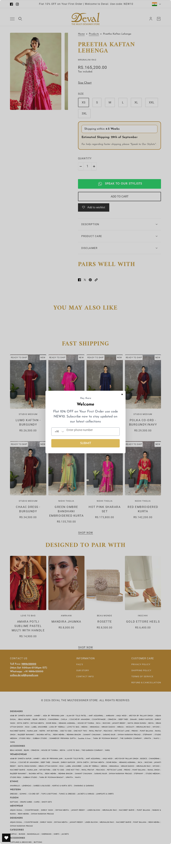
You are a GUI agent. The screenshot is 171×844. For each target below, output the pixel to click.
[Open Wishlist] (6, 838)
